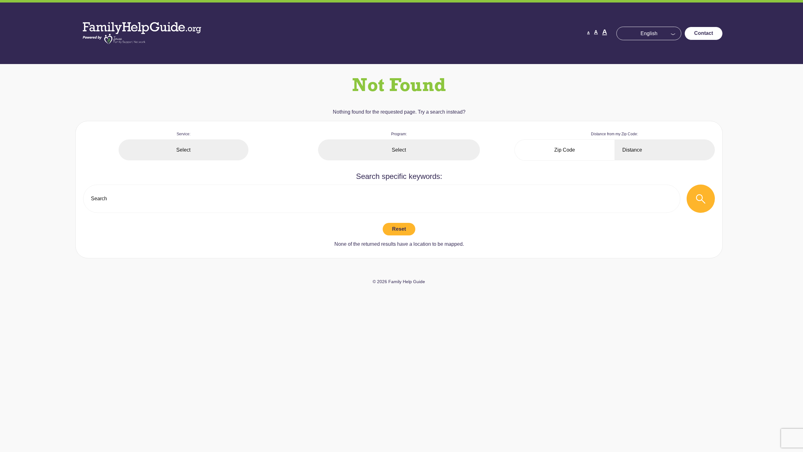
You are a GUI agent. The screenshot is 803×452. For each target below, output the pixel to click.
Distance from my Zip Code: (614, 134)
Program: (399, 134)
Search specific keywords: (399, 176)
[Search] (701, 199)
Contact (703, 33)
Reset (399, 229)
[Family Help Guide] (142, 50)
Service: (183, 134)
